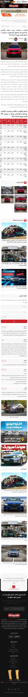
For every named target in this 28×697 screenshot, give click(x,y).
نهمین (5, 682)
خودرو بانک (24, 19)
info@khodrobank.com (14, 589)
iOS (10, 636)
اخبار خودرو (19, 19)
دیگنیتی (9, 64)
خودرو (21, 76)
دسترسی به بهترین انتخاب (11, 619)
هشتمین (8, 682)
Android (17, 636)
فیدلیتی (21, 66)
